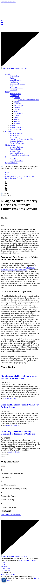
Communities (14, 96)
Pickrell (16, 119)
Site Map (4, 566)
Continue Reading (9, 398)
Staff (11, 86)
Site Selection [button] (10, 145)
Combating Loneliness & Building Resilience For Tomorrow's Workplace (18, 432)
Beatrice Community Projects (28, 100)
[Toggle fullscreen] (6, 454)
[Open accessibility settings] (4, 580)
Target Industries (15, 149)
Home (3, 564)
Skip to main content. (8, 2)
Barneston (17, 104)
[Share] (4, 454)
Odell (16, 117)
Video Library (14, 159)
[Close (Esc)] (2, 454)
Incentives (13, 137)
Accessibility (5, 570)
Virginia (17, 121)
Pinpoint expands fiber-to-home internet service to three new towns (19, 377)
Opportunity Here (11, 163)
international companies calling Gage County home (18, 269)
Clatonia (17, 107)
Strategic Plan (14, 76)
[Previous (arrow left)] (2, 456)
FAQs (12, 78)
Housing (13, 125)
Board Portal (5, 568)
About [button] (7, 74)
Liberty (16, 115)
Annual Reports (15, 80)
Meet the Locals (15, 129)
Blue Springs (18, 106)
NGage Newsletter (16, 161)
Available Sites (15, 135)
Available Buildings (16, 133)
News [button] (7, 157)
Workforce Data (15, 94)
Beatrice (17, 98)
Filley (16, 111)
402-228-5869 (24, 560)
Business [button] (8, 131)
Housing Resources (16, 127)
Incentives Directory (17, 153)
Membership (14, 82)
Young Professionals (17, 143)
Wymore (17, 123)
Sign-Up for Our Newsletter (11, 515)
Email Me (33, 560)
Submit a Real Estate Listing (19, 155)
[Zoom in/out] (8, 454)
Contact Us (13, 90)
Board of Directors (16, 88)
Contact (3, 562)
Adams (16, 102)
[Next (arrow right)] (4, 456)
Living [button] (7, 92)
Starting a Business (16, 141)
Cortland (17, 109)
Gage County (18, 113)
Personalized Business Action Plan (21, 139)
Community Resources (17, 84)
